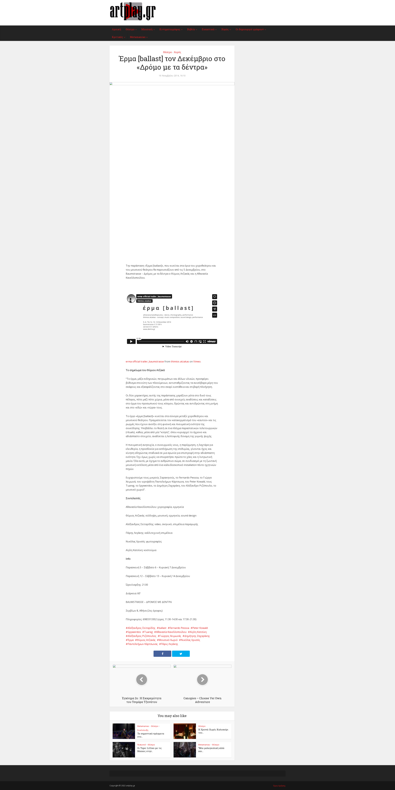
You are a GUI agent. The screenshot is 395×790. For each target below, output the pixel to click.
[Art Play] (133, 11)
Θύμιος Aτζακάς (146, 640)
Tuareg (148, 632)
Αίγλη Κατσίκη (198, 632)
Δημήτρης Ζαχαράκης (197, 636)
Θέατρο (130, 29)
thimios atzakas (180, 361)
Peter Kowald (200, 628)
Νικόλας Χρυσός (190, 640)
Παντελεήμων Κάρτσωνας (143, 644)
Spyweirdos (134, 632)
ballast (162, 628)
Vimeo (197, 361)
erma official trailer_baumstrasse (145, 361)
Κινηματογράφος (169, 29)
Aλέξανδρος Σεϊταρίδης (141, 628)
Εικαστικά (208, 29)
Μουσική (146, 29)
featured (141, 744)
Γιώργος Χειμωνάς (170, 636)
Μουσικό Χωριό (168, 640)
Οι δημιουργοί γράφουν (250, 29)
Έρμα (131, 640)
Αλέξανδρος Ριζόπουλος (142, 636)
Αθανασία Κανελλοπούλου (171, 632)
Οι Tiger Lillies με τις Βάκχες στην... (149, 749)
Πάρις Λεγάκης (169, 644)
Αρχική (116, 29)
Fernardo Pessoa (179, 628)
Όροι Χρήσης (279, 785)
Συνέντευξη (142, 730)
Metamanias (137, 37)
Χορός (225, 29)
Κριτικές (117, 37)
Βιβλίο (191, 29)
